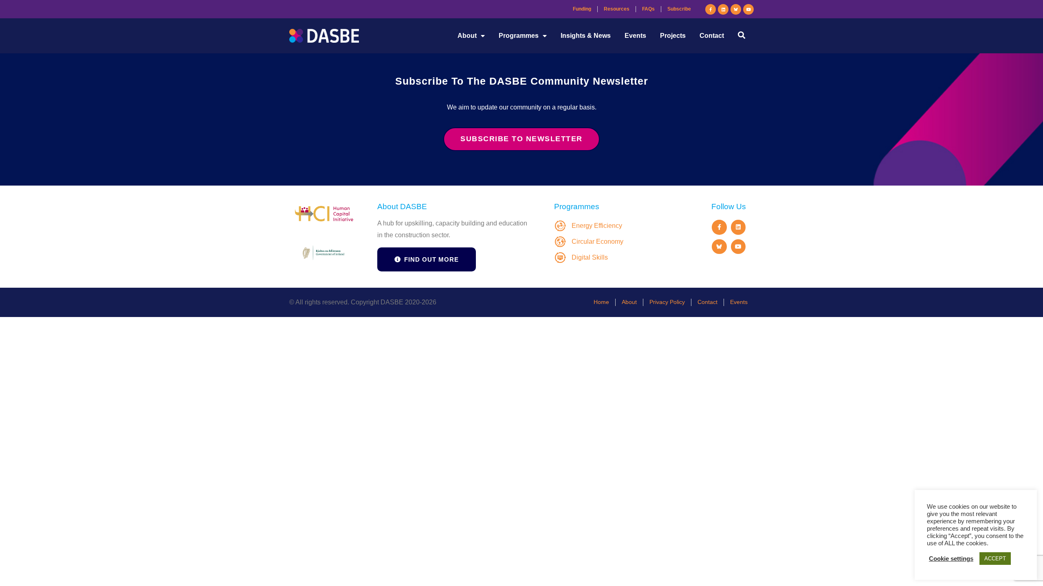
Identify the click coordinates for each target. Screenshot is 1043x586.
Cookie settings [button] (951, 558)
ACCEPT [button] (995, 558)
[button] (741, 35)
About (467, 35)
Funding (582, 9)
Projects (673, 35)
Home (601, 302)
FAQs (648, 9)
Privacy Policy (667, 302)
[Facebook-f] (710, 9)
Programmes (519, 35)
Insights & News (586, 35)
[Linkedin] (723, 9)
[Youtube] (748, 9)
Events (635, 35)
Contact (712, 35)
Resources (616, 9)
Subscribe (679, 9)
